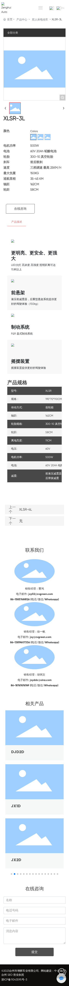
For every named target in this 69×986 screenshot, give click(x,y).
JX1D (16, 806)
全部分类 (12, 32)
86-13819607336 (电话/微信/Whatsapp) (34, 642)
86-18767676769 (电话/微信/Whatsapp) (34, 685)
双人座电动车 (40, 19)
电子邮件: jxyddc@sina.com (35, 680)
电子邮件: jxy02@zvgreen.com (34, 594)
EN (62, 8)
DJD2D (17, 752)
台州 (4, 974)
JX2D (16, 860)
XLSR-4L (25, 509)
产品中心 (21, 19)
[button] (11, 874)
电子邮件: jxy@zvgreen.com (34, 637)
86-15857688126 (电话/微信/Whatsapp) (34, 599)
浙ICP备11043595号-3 (14, 979)
